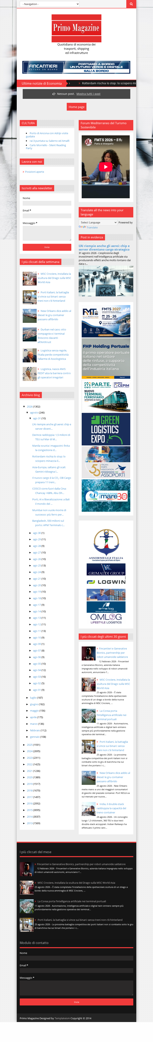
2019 (30, 784)
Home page (76, 107)
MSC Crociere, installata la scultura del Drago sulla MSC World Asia (113, 684)
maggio (34, 710)
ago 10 (37, 637)
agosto (34, 412)
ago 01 (37, 690)
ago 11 (37, 631)
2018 (30, 790)
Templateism (62, 1018)
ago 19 (37, 591)
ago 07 (37, 650)
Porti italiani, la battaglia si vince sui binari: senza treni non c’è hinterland (112, 746)
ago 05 (37, 663)
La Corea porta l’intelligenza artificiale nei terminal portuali (111, 715)
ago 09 (37, 644)
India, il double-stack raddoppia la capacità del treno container (111, 808)
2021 (30, 771)
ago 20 (37, 585)
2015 (30, 810)
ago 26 (37, 559)
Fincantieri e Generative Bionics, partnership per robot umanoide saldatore (112, 653)
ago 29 (37, 539)
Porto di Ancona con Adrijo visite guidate (47, 134)
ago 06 (37, 657)
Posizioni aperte (34, 172)
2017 (30, 797)
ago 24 (37, 572)
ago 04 (37, 670)
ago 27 (37, 552)
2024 (30, 751)
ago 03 (37, 676)
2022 (30, 764)
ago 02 (37, 683)
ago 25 (37, 565)
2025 (30, 745)
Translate (92, 227)
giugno (34, 704)
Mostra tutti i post (88, 94)
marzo (34, 724)
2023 (30, 757)
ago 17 (37, 605)
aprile (33, 717)
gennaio (35, 737)
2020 (30, 777)
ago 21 (37, 578)
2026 (30, 406)
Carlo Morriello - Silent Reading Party (46, 146)
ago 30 (37, 533)
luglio (33, 697)
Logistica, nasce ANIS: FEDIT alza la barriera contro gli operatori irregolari (54, 373)
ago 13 (37, 618)
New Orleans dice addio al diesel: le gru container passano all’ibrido (113, 777)
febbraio (35, 730)
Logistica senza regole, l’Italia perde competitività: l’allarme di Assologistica (53, 355)
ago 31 (37, 418)
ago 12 (37, 624)
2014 (30, 816)
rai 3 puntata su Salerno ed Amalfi (49, 141)
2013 (30, 823)
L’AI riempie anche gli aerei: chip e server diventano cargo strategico (104, 247)
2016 (30, 803)
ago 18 (37, 598)
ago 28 (37, 546)
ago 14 (37, 611)
